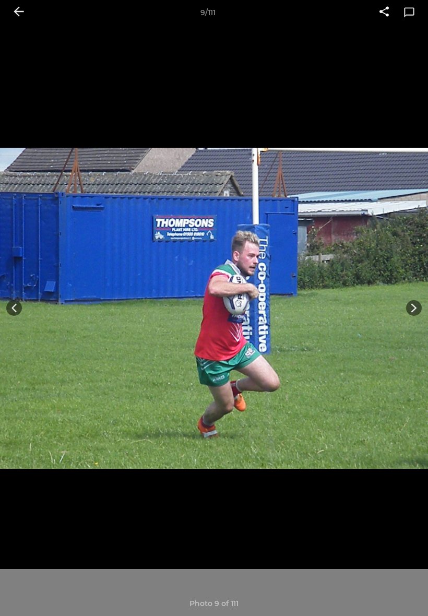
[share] (384, 12)
